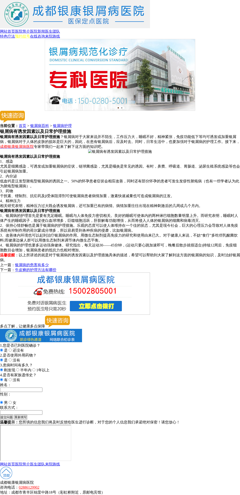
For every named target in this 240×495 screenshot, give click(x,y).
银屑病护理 (62, 126)
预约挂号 (22, 36)
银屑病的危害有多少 (32, 265)
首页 (22, 126)
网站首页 (7, 31)
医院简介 (22, 31)
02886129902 (29, 487)
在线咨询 (37, 36)
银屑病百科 (39, 126)
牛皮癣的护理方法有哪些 (35, 270)
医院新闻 (37, 31)
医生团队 (52, 31)
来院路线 (52, 36)
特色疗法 (7, 36)
